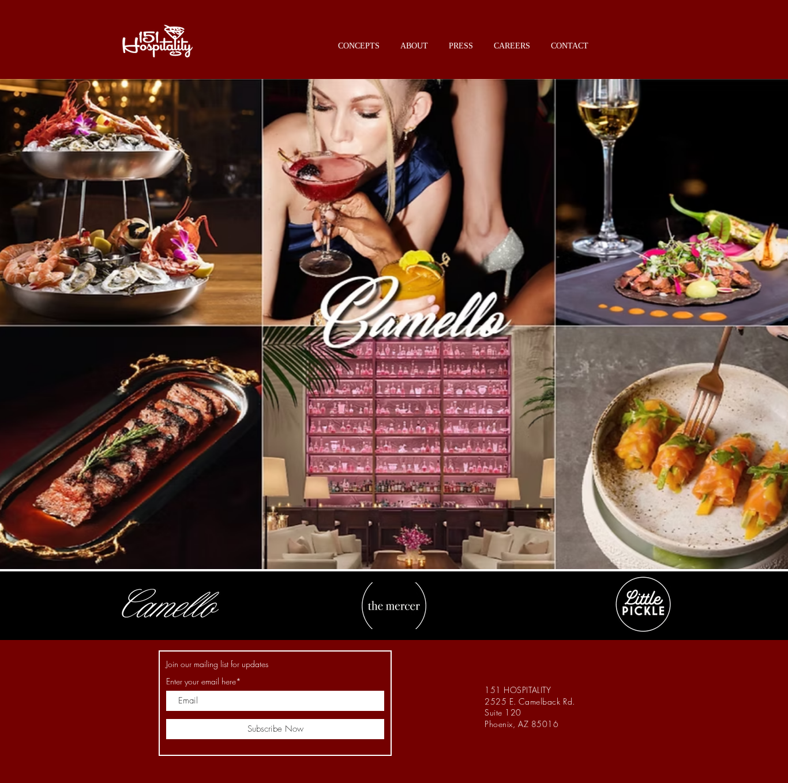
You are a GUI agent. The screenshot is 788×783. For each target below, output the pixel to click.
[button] (359, 40)
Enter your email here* (203, 681)
